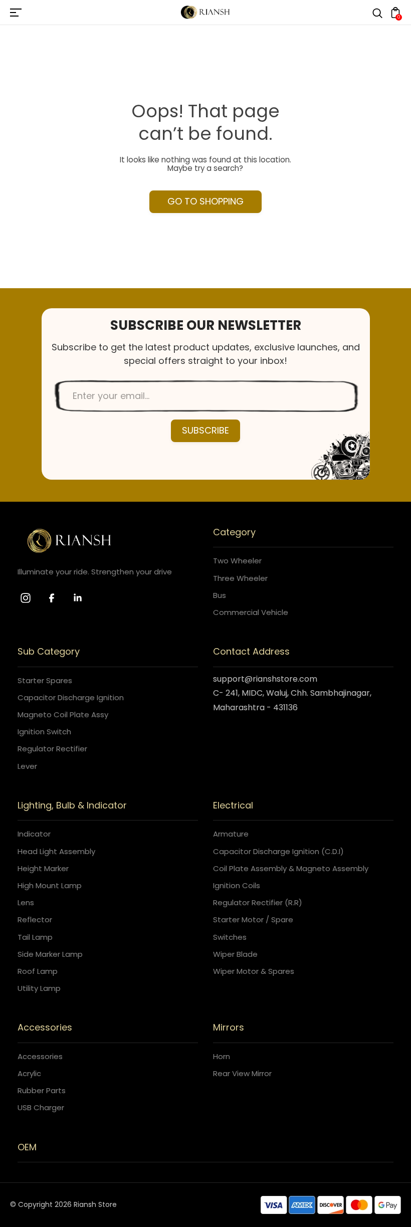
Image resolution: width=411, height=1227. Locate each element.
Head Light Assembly (56, 851)
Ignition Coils (236, 885)
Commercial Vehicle (250, 612)
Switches (230, 937)
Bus (219, 595)
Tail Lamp (35, 937)
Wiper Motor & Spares (253, 971)
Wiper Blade (235, 954)
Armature (231, 834)
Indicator (34, 834)
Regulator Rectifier (52, 748)
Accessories (40, 1056)
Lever (27, 766)
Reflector (35, 919)
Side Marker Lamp (50, 954)
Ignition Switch (44, 731)
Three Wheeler (240, 578)
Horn (221, 1056)
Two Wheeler (237, 560)
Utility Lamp (39, 988)
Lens (26, 902)
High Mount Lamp (50, 885)
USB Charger (41, 1107)
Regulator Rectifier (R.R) (257, 902)
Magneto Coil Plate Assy (63, 714)
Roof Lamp (38, 971)
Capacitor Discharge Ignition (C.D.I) (278, 851)
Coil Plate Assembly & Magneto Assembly (290, 868)
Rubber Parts (42, 1090)
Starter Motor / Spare (253, 919)
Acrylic (29, 1073)
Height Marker (43, 868)
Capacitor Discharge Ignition (71, 697)
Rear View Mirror (242, 1073)
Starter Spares (45, 680)
